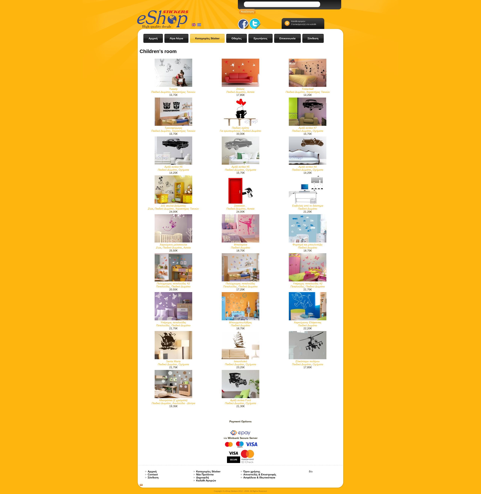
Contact (153, 474)
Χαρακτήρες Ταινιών (183, 91)
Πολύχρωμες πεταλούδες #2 (173, 283)
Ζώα (150, 208)
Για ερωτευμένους (230, 130)
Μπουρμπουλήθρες (240, 322)
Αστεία (250, 91)
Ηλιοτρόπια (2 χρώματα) (173, 400)
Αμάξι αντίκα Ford (240, 400)
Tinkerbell (307, 88)
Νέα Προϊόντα (205, 474)
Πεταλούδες (163, 286)
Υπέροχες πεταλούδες (173, 322)
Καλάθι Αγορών (206, 480)
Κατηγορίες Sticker (208, 471)
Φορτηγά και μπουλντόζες (308, 244)
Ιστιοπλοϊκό (240, 361)
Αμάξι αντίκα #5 (240, 166)
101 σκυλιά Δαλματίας (173, 205)
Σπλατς (240, 88)
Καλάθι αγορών (298, 21)
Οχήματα (318, 130)
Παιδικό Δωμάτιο (160, 91)
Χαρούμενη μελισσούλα (173, 244)
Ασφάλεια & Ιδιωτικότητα (259, 477)
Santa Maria (173, 361)
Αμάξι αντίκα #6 (173, 166)
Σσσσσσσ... (240, 205)
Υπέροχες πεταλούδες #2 (307, 283)
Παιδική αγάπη (240, 127)
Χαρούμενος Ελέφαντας (307, 322)
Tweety (173, 88)
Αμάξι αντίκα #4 (308, 166)
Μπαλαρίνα (240, 244)
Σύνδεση (153, 477)
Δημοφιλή (202, 477)
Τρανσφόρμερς (173, 127)
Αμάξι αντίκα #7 (308, 127)
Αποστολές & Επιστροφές (259, 474)
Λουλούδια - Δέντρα (183, 403)
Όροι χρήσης (251, 471)
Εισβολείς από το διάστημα (307, 205)
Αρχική (152, 471)
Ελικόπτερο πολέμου (308, 361)
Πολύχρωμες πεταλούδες (240, 283)
